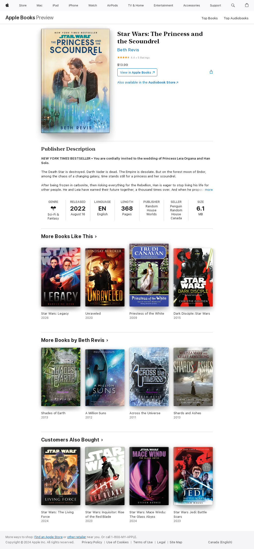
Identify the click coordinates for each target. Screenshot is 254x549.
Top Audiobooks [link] (236, 18)
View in (135, 72)
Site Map (176, 542)
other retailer (76, 537)
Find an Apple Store (48, 537)
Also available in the (146, 82)
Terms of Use (143, 542)
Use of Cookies (117, 542)
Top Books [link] (209, 18)
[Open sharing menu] (211, 72)
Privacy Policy (92, 542)
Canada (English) (220, 542)
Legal (161, 542)
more (209, 190)
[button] (233, 5)
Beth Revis (128, 49)
